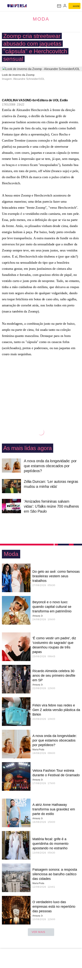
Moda (41, 19)
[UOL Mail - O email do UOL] (59, 6)
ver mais (38, 931)
